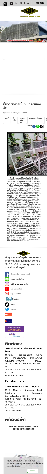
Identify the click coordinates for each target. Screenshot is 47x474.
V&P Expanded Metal (18, 284)
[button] (3, 57)
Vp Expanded (15, 289)
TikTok (12, 304)
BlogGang (16, 299)
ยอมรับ (32, 471)
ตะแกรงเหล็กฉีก (16, 279)
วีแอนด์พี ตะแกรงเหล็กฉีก (20, 274)
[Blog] (9, 299)
